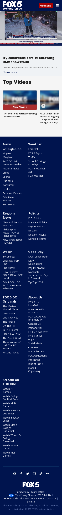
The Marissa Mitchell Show (10, 308)
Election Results (37, 234)
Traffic (31, 157)
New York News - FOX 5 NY (12, 224)
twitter (27, 473)
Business (8, 180)
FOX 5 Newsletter (38, 332)
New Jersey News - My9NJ (12, 241)
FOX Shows (9, 267)
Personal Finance (12, 193)
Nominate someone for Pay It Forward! (38, 275)
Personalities (35, 327)
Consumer (8, 185)
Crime (6, 172)
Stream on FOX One (11, 382)
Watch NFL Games (9, 390)
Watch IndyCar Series (11, 419)
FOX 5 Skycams (36, 153)
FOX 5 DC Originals (10, 299)
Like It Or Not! (10, 317)
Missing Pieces (11, 352)
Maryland (8, 157)
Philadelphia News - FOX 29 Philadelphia (11, 232)
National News (11, 168)
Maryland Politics (37, 222)
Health (6, 189)
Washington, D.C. (12, 149)
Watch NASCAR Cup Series (11, 412)
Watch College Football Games (11, 397)
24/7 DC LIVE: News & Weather (12, 163)
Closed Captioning (34, 369)
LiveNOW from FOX (11, 262)
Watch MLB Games (9, 405)
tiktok (41, 473)
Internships (34, 359)
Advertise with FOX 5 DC (36, 311)
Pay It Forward (36, 267)
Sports (6, 176)
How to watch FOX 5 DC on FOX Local (13, 275)
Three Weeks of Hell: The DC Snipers (11, 345)
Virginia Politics (36, 226)
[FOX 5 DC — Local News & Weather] (13, 5)
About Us (35, 297)
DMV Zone (9, 313)
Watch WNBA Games (10, 447)
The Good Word (12, 338)
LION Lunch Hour (38, 256)
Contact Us (34, 323)
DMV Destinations (35, 262)
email (47, 473)
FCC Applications (37, 355)
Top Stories (9, 204)
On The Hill (9, 325)
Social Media (35, 343)
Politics (34, 213)
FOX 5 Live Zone (12, 334)
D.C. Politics (34, 218)
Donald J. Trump (37, 238)
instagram (34, 473)
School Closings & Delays (37, 163)
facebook (21, 473)
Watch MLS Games (9, 454)
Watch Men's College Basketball (10, 428)
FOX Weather (35, 175)
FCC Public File (36, 351)
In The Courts (10, 330)
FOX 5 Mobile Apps (35, 337)
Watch (8, 252)
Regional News (9, 215)
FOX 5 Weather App (36, 170)
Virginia (7, 153)
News (7, 144)
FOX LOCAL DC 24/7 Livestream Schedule (12, 285)
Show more (10, 72)
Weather (35, 144)
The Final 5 (9, 321)
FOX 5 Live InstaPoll (34, 304)
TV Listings (9, 256)
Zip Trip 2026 (35, 282)
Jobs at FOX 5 (35, 363)
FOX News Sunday (8, 199)
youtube (14, 473)
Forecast (33, 149)
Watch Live (45, 6)
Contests (33, 347)
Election (32, 230)
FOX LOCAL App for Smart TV (37, 318)
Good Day (35, 252)
